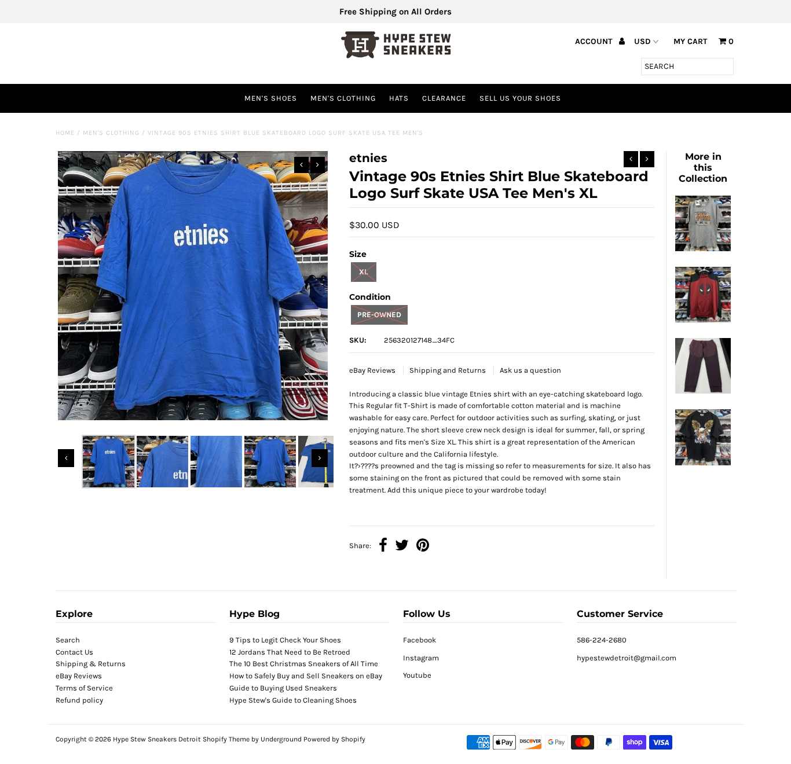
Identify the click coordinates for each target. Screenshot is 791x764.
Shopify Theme (226, 739)
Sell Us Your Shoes (520, 98)
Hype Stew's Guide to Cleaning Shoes (293, 700)
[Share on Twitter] (402, 547)
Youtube (417, 675)
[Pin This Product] (422, 547)
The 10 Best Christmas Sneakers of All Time (303, 663)
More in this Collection (703, 167)
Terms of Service (84, 688)
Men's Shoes (270, 98)
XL (363, 271)
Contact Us (74, 652)
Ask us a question (530, 370)
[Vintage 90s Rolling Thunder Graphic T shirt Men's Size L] (703, 462)
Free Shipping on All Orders (395, 11)
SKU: (358, 340)
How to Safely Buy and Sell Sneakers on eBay (305, 675)
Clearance (444, 98)
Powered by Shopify (334, 739)
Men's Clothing (343, 98)
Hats (399, 98)
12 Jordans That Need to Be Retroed (289, 652)
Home (65, 133)
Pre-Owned (379, 314)
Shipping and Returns (448, 370)
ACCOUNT (594, 41)
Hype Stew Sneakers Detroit (157, 739)
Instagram (421, 657)
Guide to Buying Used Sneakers (283, 688)
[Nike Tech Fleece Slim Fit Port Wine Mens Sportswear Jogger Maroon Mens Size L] (703, 391)
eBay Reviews (373, 370)
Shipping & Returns (91, 663)
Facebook (419, 640)
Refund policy (79, 700)
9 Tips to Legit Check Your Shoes (285, 640)
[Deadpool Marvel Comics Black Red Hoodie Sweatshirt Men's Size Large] (703, 319)
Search (68, 640)
